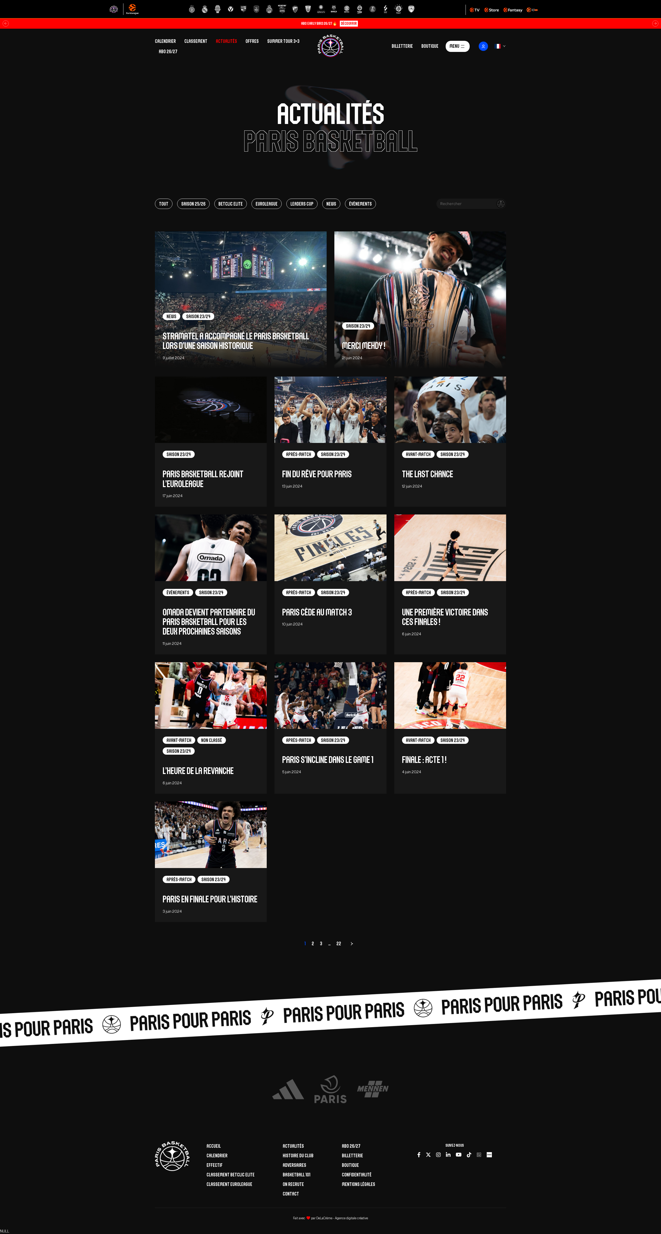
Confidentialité (357, 1174)
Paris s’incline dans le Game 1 (327, 759)
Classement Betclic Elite (231, 1174)
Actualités (226, 41)
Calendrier (165, 41)
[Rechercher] (501, 203)
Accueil (214, 1146)
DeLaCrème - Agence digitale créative (342, 1218)
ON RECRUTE (293, 1184)
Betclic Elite (230, 203)
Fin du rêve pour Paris (317, 474)
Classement (195, 41)
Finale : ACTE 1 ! (425, 759)
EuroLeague (267, 203)
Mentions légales (358, 1184)
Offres (252, 41)
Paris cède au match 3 (317, 612)
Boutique (429, 45)
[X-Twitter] (428, 1155)
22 (338, 943)
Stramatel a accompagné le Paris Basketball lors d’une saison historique (236, 340)
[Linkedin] (448, 1155)
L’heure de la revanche (199, 771)
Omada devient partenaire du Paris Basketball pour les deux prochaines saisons (209, 621)
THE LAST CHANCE (427, 474)
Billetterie (402, 45)
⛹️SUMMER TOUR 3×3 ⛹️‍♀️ (329, 23)
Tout (163, 203)
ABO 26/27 (168, 51)
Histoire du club (298, 1155)
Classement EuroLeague (229, 1184)
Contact (291, 1193)
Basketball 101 (296, 1174)
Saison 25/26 (193, 203)
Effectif (215, 1165)
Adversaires (294, 1165)
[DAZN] (479, 1155)
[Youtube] (459, 1155)
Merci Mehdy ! (363, 345)
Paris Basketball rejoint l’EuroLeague (203, 478)
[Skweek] (489, 1155)
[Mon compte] (483, 46)
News (331, 203)
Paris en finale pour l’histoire (210, 899)
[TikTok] (469, 1155)
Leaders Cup (301, 203)
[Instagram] (438, 1155)
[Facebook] (419, 1155)
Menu (454, 45)
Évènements (360, 203)
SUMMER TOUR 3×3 (283, 41)
